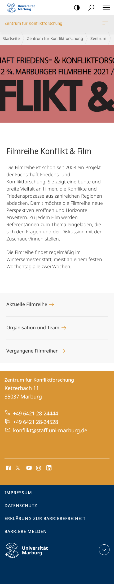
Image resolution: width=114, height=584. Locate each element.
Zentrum (98, 38)
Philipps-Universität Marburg (36, 559)
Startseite (11, 38)
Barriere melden (26, 531)
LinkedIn (49, 468)
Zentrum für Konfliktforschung (106, 23)
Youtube (28, 468)
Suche (91, 7)
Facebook (8, 468)
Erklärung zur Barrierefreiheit (45, 518)
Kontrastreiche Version (77, 7)
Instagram (39, 468)
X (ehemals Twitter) (18, 467)
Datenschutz (21, 505)
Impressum (18, 492)
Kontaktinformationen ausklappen (104, 549)
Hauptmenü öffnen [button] (106, 7)
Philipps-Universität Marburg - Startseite (22, 7)
